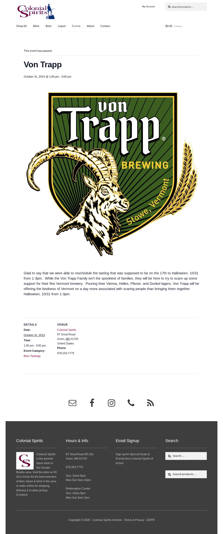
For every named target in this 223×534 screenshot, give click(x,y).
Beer (49, 26)
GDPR (151, 519)
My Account (148, 6)
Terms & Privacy (134, 519)
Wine (36, 26)
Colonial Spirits (66, 329)
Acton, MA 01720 (76, 458)
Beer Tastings (32, 356)
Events (76, 26)
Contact (105, 26)
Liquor (62, 26)
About (90, 26)
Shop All (21, 26)
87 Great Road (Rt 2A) (79, 454)
